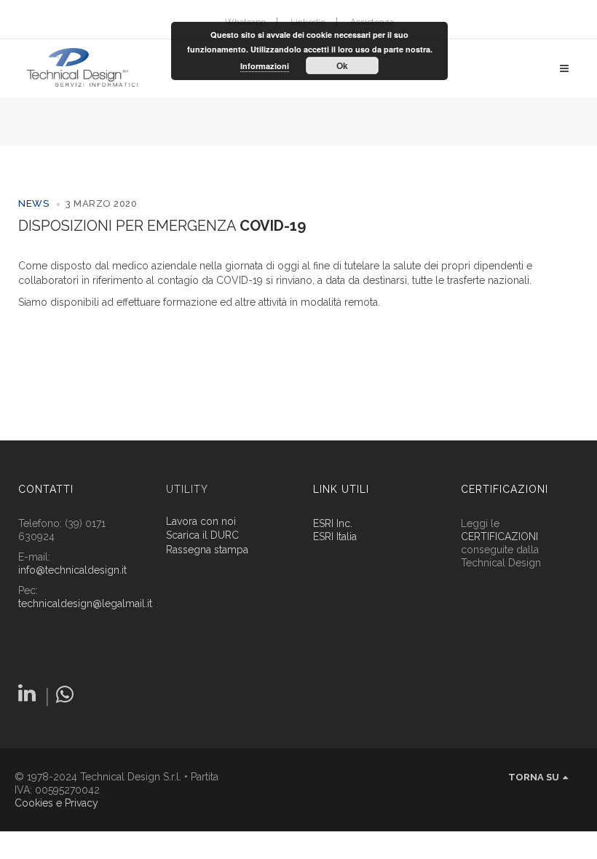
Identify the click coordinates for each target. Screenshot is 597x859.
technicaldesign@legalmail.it (85, 603)
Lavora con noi (201, 521)
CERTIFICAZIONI (499, 536)
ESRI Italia (335, 536)
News (33, 203)
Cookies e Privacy (56, 803)
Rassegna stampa (207, 550)
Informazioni (264, 65)
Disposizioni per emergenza (162, 225)
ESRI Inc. (332, 523)
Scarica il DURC (202, 535)
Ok (342, 65)
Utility (187, 489)
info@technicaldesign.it (72, 570)
